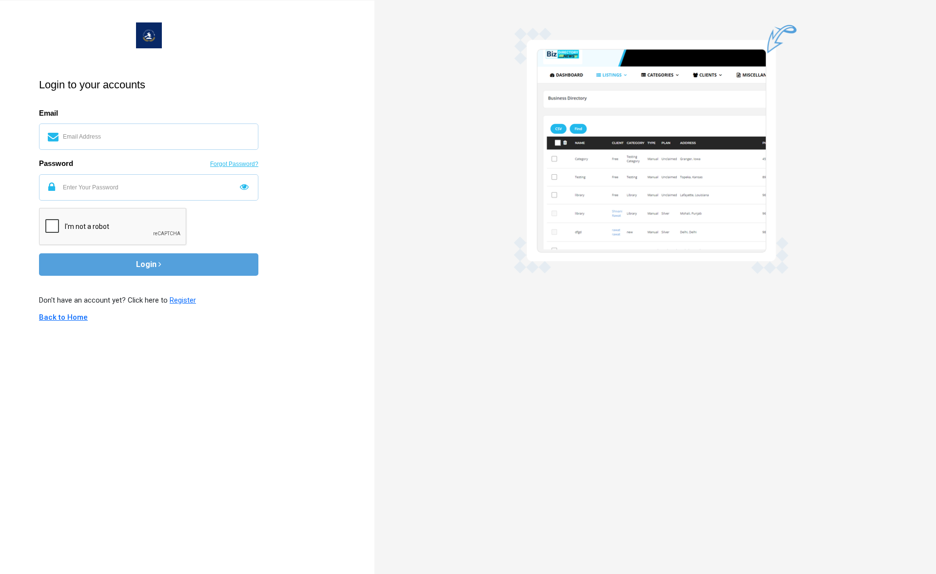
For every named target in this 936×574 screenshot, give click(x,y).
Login (147, 264)
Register (183, 300)
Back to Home (63, 317)
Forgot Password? (234, 164)
